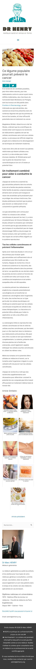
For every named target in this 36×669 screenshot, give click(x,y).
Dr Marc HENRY (9, 562)
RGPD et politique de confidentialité (17, 632)
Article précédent (18, 517)
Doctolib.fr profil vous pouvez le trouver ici (17, 611)
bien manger (6, 81)
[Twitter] (13, 85)
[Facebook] (5, 85)
